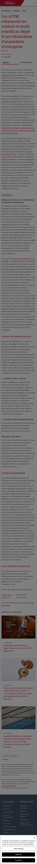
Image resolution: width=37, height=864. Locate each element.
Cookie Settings (18, 849)
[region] (18, 849)
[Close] (34, 838)
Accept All (18, 860)
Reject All (18, 854)
